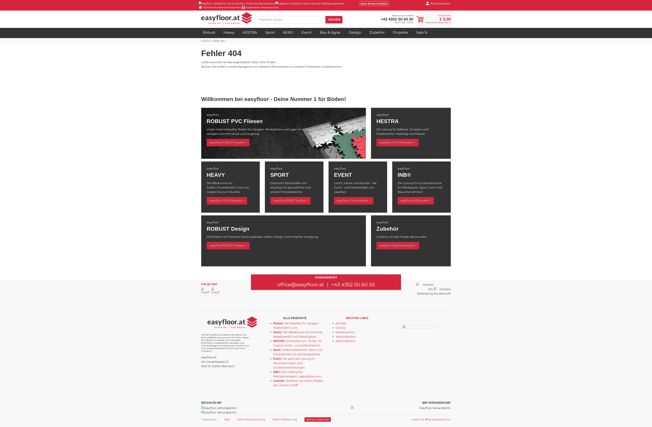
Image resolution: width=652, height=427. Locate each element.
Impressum (210, 419)
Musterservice (345, 332)
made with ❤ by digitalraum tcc (431, 419)
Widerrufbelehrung (285, 419)
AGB (227, 419)
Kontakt (341, 323)
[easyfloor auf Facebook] (205, 291)
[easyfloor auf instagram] (215, 291)
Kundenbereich (440, 3)
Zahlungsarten (346, 341)
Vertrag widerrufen (318, 419)
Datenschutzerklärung (251, 419)
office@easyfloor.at (300, 284)
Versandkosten (346, 336)
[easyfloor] (226, 18)
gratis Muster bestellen (374, 3)
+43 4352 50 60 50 (353, 284)
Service (340, 327)
